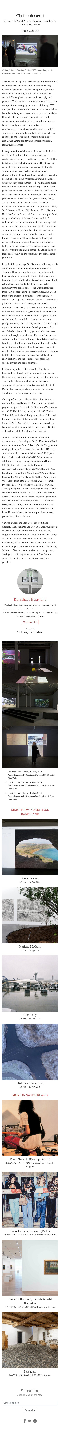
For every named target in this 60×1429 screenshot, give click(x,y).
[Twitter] (29, 1421)
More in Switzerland (30, 1095)
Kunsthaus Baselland (30, 599)
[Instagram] (35, 1421)
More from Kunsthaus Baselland (30, 812)
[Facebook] (24, 1421)
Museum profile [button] (30, 621)
